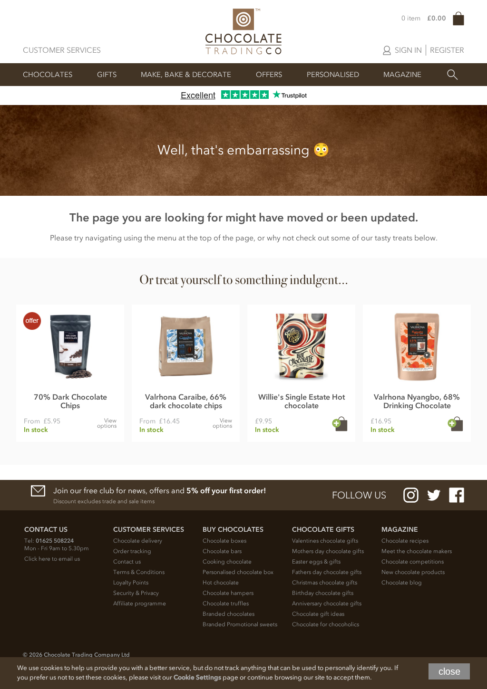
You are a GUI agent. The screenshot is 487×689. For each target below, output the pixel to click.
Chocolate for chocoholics (325, 624)
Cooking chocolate (227, 561)
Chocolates (47, 74)
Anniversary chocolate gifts (326, 603)
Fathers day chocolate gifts (326, 572)
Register (447, 50)
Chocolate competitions (412, 561)
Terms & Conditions (139, 572)
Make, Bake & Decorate (186, 74)
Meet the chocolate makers (416, 551)
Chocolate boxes (224, 540)
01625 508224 (55, 540)
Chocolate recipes (405, 540)
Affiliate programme (139, 603)
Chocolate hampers (228, 593)
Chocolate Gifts (323, 530)
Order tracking (132, 551)
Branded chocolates (228, 614)
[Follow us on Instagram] (411, 495)
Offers (269, 74)
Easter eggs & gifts (316, 561)
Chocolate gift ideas (318, 614)
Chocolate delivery (137, 540)
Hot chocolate (221, 582)
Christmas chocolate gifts (324, 582)
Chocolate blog (401, 582)
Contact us (127, 561)
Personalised (333, 74)
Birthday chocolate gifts (322, 593)
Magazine (402, 74)
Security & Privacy (136, 593)
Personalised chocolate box (238, 572)
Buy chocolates (233, 530)
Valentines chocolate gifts (325, 540)
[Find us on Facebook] (456, 495)
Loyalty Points (130, 582)
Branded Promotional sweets (240, 624)
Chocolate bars (222, 551)
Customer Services (62, 50)
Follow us (359, 495)
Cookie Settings (197, 677)
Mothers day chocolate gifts (328, 551)
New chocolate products (413, 572)
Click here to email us (52, 558)
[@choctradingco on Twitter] (433, 495)
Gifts (107, 74)
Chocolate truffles (226, 603)
